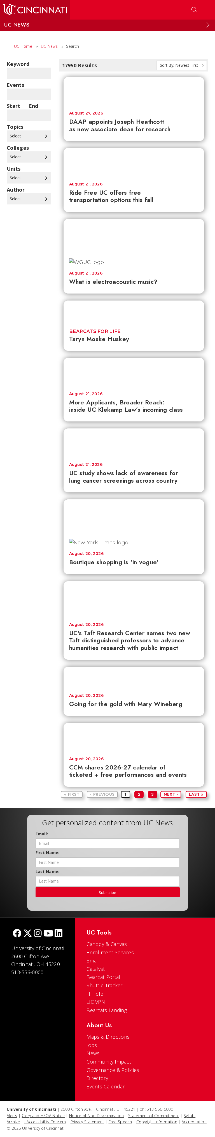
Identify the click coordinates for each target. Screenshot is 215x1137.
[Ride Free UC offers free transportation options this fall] (134, 162)
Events (15, 85)
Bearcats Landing (107, 1010)
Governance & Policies (113, 1070)
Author (16, 189)
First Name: (48, 852)
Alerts (12, 1115)
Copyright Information (156, 1121)
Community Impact (109, 1061)
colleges (18, 147)
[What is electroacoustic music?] (134, 236)
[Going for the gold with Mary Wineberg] (134, 677)
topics (15, 126)
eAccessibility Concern (45, 1121)
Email (93, 960)
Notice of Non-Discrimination (96, 1115)
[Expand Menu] (208, 25)
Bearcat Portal (103, 977)
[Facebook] (17, 934)
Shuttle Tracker (105, 985)
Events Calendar (106, 1086)
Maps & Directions (108, 1036)
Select (16, 136)
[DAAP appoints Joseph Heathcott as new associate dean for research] (134, 91)
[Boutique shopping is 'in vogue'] (134, 516)
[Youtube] (48, 934)
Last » (196, 794)
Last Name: (48, 871)
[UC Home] (35, 10)
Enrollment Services (110, 952)
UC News (49, 46)
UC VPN (96, 1001)
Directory (97, 1078)
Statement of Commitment (153, 1115)
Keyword (18, 64)
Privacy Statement (87, 1121)
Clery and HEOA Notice (43, 1115)
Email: (42, 833)
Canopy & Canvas (107, 944)
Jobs (92, 1045)
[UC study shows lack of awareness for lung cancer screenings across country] (134, 442)
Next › (171, 794)
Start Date (13, 106)
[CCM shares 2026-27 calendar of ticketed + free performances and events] (134, 737)
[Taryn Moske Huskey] (134, 311)
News (93, 1053)
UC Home (23, 46)
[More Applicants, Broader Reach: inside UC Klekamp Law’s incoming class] (134, 372)
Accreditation (194, 1121)
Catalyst (96, 969)
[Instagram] (38, 934)
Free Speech (120, 1121)
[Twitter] (27, 934)
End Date (35, 106)
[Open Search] (194, 10)
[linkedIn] (58, 934)
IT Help (95, 993)
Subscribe (107, 892)
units (14, 168)
